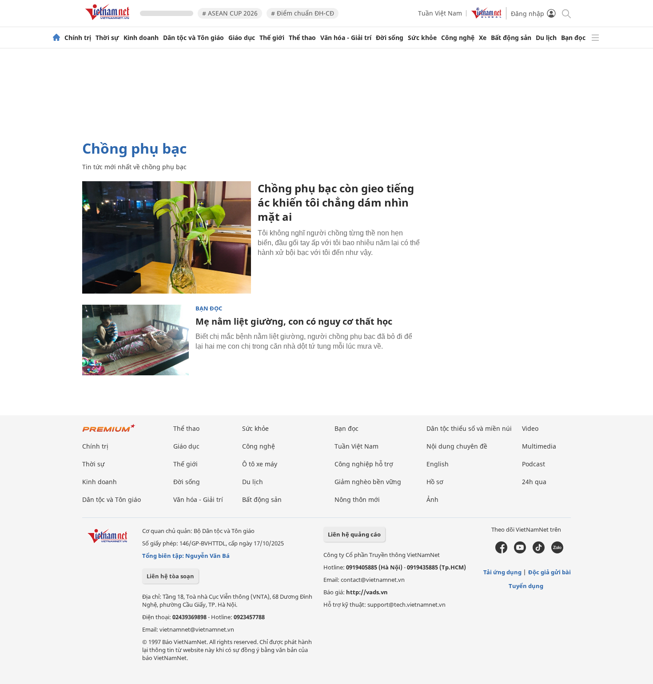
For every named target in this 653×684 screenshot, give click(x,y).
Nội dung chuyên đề (456, 446)
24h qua (534, 481)
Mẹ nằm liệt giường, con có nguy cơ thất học (293, 321)
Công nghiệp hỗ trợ (363, 464)
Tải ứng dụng (502, 572)
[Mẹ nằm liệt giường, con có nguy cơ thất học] (135, 340)
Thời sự (107, 38)
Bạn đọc (573, 38)
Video (530, 428)
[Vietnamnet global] (486, 16)
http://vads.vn (367, 592)
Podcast (533, 464)
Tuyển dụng (526, 586)
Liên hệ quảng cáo (354, 534)
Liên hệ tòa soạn (170, 576)
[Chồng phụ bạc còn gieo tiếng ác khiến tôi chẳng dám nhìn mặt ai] (166, 237)
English (437, 464)
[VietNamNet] (56, 38)
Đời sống (389, 38)
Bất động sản (511, 38)
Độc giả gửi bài (549, 572)
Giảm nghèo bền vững (367, 481)
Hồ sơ (434, 481)
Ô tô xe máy (259, 464)
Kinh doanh (141, 38)
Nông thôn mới (357, 499)
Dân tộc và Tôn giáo (193, 38)
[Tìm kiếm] (566, 13)
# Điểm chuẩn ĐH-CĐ (302, 13)
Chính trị (77, 38)
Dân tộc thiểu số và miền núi (469, 428)
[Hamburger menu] (595, 37)
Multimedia (539, 446)
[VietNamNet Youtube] (520, 551)
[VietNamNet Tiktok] (539, 551)
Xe (482, 38)
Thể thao (302, 38)
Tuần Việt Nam (440, 13)
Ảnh (432, 499)
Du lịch (546, 38)
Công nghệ (457, 38)
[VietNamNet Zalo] (557, 551)
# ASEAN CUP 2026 (230, 13)
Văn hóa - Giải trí (345, 38)
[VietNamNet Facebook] (501, 551)
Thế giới (271, 38)
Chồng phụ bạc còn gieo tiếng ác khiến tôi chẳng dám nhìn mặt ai (336, 202)
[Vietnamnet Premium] (108, 432)
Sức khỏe (422, 38)
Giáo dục (241, 38)
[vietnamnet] (108, 21)
